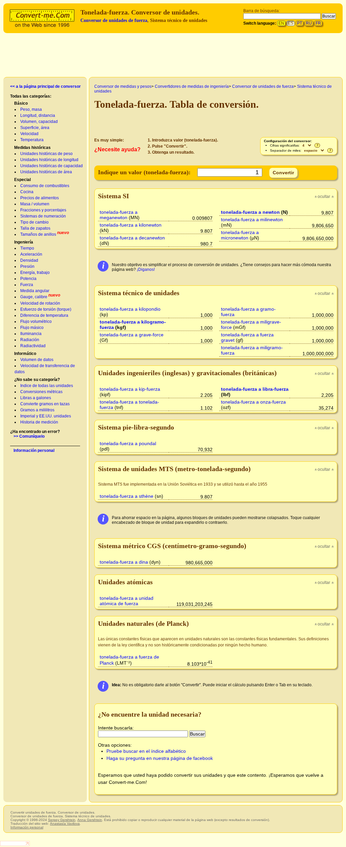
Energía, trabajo (35, 272)
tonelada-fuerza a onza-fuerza (253, 402)
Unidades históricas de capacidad (51, 165)
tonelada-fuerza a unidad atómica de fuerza (126, 600)
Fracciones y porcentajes (43, 210)
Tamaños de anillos (38, 234)
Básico (21, 103)
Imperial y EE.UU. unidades (45, 416)
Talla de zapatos (35, 228)
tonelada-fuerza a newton (250, 212)
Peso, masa (31, 109)
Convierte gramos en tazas (45, 404)
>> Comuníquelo (29, 436)
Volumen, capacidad (39, 121)
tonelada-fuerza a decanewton (132, 237)
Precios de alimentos (39, 198)
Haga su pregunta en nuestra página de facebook (159, 758)
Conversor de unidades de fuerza (113, 20)
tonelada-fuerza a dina (124, 562)
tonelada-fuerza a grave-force (132, 334)
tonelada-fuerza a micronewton (240, 235)
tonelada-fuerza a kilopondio (130, 309)
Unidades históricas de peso (46, 153)
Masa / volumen (34, 204)
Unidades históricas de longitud (49, 159)
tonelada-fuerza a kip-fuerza (130, 389)
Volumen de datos (36, 359)
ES (290, 23)
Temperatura (32, 139)
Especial (22, 179)
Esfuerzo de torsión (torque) (45, 309)
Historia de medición (39, 422)
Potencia (28, 278)
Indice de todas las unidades (46, 385)
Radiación (29, 339)
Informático (25, 353)
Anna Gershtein (89, 820)
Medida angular (34, 290)
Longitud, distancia (37, 115)
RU (309, 23)
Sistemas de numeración (43, 216)
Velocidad (29, 133)
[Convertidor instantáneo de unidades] (43, 17)
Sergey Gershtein (61, 820)
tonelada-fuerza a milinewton (252, 219)
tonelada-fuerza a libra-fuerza (255, 389)
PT (299, 23)
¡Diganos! (146, 269)
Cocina (26, 191)
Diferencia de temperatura (44, 315)
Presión (27, 266)
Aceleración (31, 254)
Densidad (29, 260)
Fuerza (26, 284)
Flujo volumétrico (36, 321)
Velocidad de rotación (40, 303)
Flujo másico (32, 327)
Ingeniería (23, 242)
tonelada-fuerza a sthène (126, 496)
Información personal (34, 450)
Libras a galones (35, 397)
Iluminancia (31, 333)
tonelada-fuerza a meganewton (119, 214)
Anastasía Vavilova (65, 823)
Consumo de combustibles (44, 185)
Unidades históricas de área (46, 172)
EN (281, 23)
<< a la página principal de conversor (45, 86)
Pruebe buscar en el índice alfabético (146, 751)
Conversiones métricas (41, 391)
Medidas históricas (32, 147)
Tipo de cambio (34, 222)
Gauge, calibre (33, 296)
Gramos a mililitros (37, 410)
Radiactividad (33, 345)
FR (318, 23)
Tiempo (27, 248)
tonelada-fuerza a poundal (128, 443)
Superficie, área (34, 127)
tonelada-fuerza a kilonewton (131, 225)
